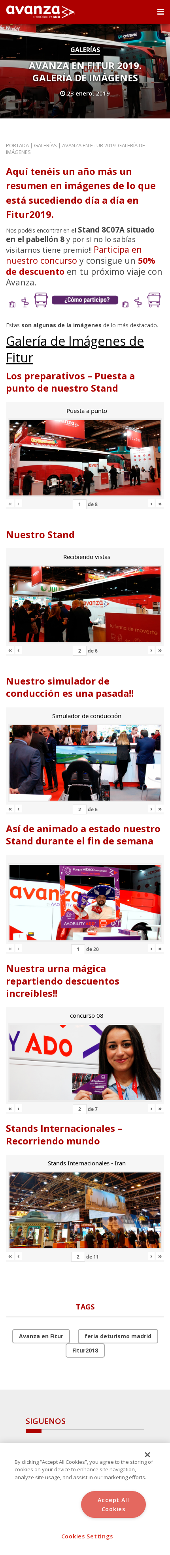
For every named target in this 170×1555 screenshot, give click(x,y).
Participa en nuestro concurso (74, 255)
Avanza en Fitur (41, 1336)
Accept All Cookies (113, 1504)
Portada (17, 145)
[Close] (147, 1454)
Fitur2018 (85, 1350)
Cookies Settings (87, 1536)
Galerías (85, 49)
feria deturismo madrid (118, 1336)
